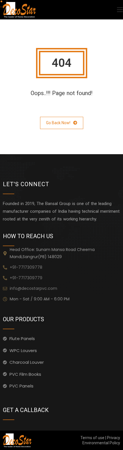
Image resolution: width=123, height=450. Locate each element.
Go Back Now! (58, 122)
